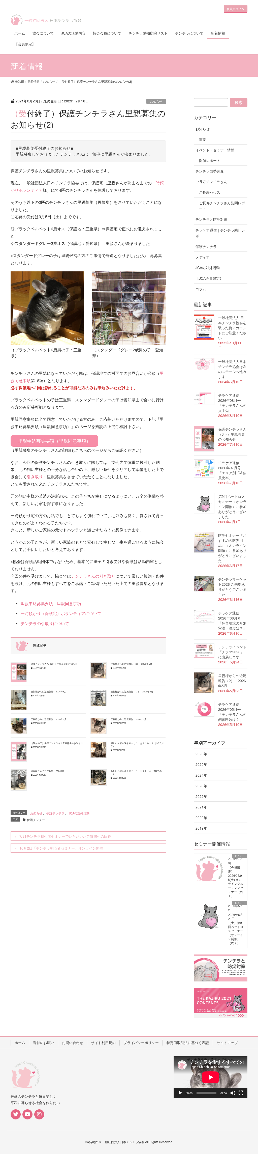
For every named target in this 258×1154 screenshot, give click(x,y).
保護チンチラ (55, 813)
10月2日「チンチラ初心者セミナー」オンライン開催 (61, 848)
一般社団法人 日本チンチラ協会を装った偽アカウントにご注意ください (232, 327)
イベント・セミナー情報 (215, 149)
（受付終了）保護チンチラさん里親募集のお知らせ (57, 743)
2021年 (201, 806)
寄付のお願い (43, 1042)
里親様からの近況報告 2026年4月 (49, 719)
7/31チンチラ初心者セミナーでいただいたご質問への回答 (65, 836)
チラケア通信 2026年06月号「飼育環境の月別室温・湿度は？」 (232, 620)
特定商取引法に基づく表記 (188, 1042)
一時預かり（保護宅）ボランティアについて (61, 613)
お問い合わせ (72, 1042)
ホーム (20, 1042)
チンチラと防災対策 (211, 219)
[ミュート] (232, 1092)
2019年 (201, 828)
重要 (202, 139)
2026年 (201, 753)
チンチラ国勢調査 (210, 171)
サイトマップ (227, 1042)
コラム (201, 288)
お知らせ (156, 101)
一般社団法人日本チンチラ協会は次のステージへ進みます (232, 369)
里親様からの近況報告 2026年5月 (49, 691)
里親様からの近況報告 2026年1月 (49, 770)
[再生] (180, 1092)
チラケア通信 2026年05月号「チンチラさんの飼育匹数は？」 (232, 712)
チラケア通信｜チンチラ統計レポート (220, 233)
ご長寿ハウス (209, 192)
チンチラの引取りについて (45, 623)
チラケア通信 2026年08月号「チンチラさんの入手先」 (232, 403)
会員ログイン (236, 9)
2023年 (201, 785)
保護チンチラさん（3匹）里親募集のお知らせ (54, 663)
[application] (210, 1077)
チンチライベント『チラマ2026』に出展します (232, 651)
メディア (203, 257)
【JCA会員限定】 (209, 278)
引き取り (35, 477)
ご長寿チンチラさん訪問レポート (222, 205)
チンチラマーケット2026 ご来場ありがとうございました (232, 587)
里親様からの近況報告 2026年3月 (128, 719)
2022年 (201, 796)
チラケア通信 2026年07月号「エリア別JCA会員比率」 (232, 470)
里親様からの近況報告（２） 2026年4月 (132, 691)
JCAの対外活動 (79, 813)
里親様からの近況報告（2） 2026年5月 (131, 663)
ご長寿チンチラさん (211, 181)
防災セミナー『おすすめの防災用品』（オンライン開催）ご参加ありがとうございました (232, 548)
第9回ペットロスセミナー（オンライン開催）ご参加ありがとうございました (232, 506)
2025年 (201, 764)
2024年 (201, 775)
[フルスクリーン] (240, 1092)
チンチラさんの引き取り (93, 576)
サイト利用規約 (103, 1042)
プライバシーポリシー (141, 1042)
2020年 (201, 817)
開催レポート (209, 160)
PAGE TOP (247, 1114)
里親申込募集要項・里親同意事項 (51, 603)
